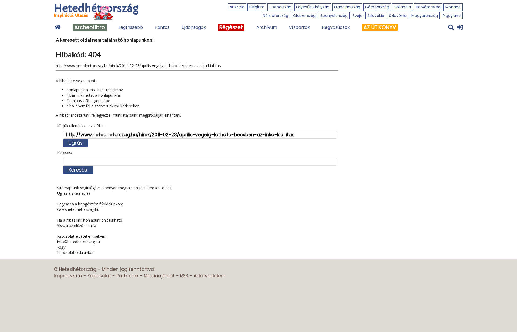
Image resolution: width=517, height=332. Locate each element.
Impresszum (68, 275)
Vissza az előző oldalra (76, 225)
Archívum (266, 27)
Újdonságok (193, 27)
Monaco (453, 7)
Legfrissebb (130, 27)
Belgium (256, 7)
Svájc (357, 15)
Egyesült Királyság (312, 7)
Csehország (280, 7)
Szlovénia (398, 15)
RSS (184, 275)
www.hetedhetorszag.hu (78, 209)
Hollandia (402, 7)
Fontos (162, 27)
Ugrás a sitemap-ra (73, 193)
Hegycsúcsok (336, 27)
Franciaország (347, 7)
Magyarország (424, 15)
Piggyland (452, 15)
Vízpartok (299, 27)
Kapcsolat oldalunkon (76, 252)
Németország (275, 15)
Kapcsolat (99, 275)
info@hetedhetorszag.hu (78, 241)
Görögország (377, 7)
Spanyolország (334, 15)
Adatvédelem (210, 275)
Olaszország (304, 15)
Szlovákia (375, 15)
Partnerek (127, 275)
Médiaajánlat (159, 275)
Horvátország (428, 7)
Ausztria (237, 7)
